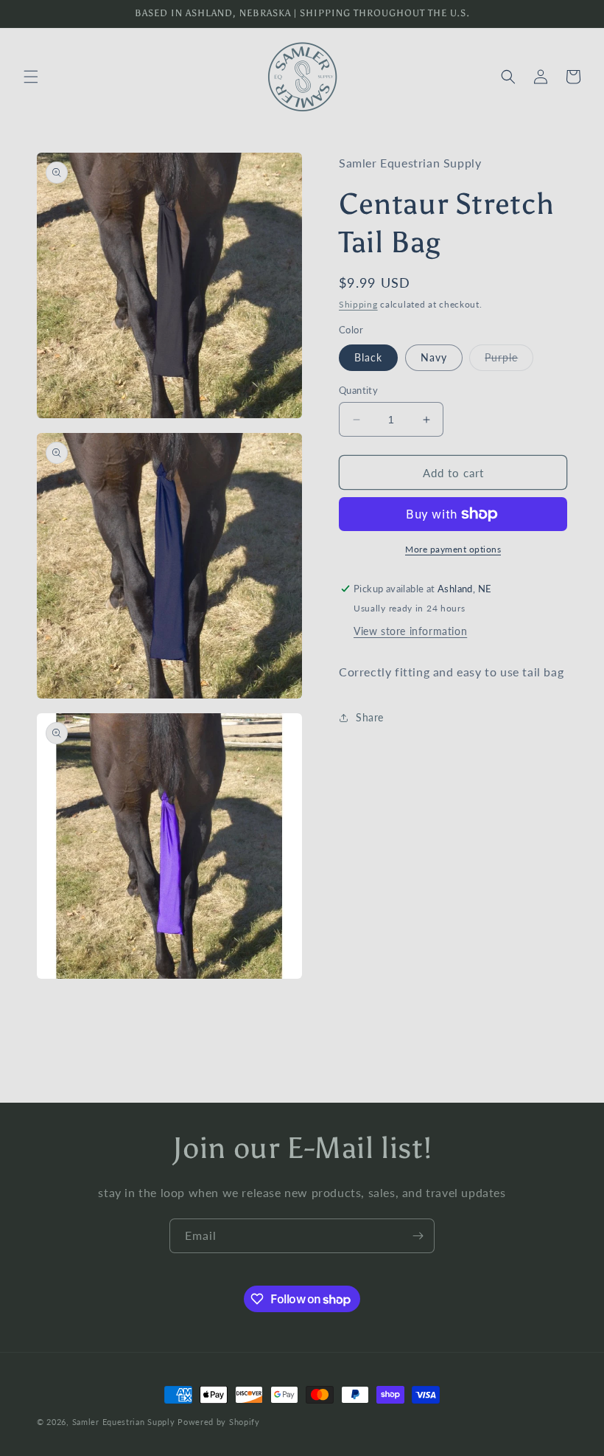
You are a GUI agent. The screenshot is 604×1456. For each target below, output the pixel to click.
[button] (31, 76)
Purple (509, 360)
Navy (434, 357)
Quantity (358, 390)
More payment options (453, 549)
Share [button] (370, 717)
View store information (410, 631)
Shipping (358, 304)
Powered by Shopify (219, 1421)
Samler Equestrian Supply (123, 1421)
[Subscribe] (417, 1235)
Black (368, 357)
